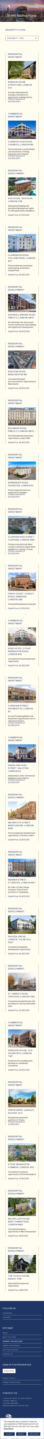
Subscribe (9, 1371)
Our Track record (10, 1349)
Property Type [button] (15, 38)
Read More (8, 1428)
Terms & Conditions (11, 1382)
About (5, 1333)
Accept (9, 1434)
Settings (34, 1434)
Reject (21, 1434)
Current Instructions (12, 1341)
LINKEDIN (7, 1317)
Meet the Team (9, 1337)
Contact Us (8, 1354)
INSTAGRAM (7, 1313)
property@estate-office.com (15, 1405)
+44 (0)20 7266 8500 (10, 1403)
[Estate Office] (8, 7)
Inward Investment (11, 1345)
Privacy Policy (9, 1378)
